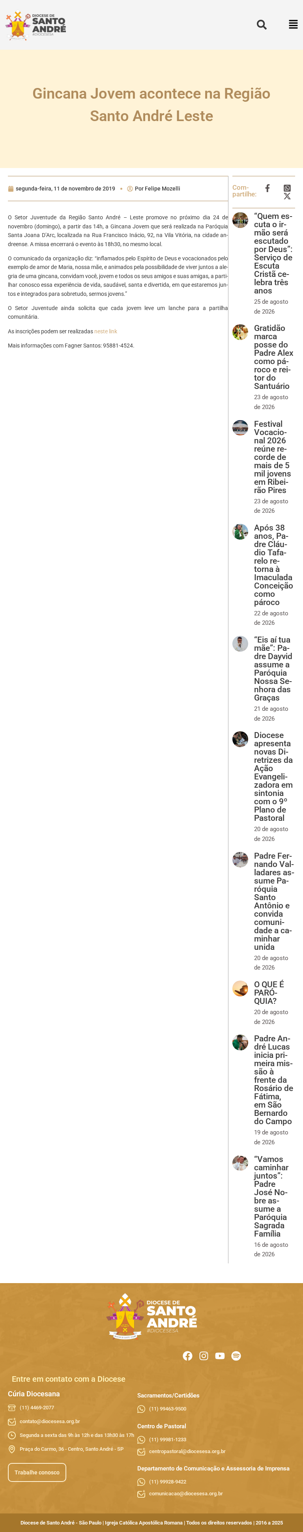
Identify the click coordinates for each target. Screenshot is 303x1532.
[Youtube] (220, 1356)
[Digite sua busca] (262, 25)
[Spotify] (236, 1356)
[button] (293, 25)
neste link (105, 331)
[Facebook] (187, 1356)
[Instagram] (204, 1356)
